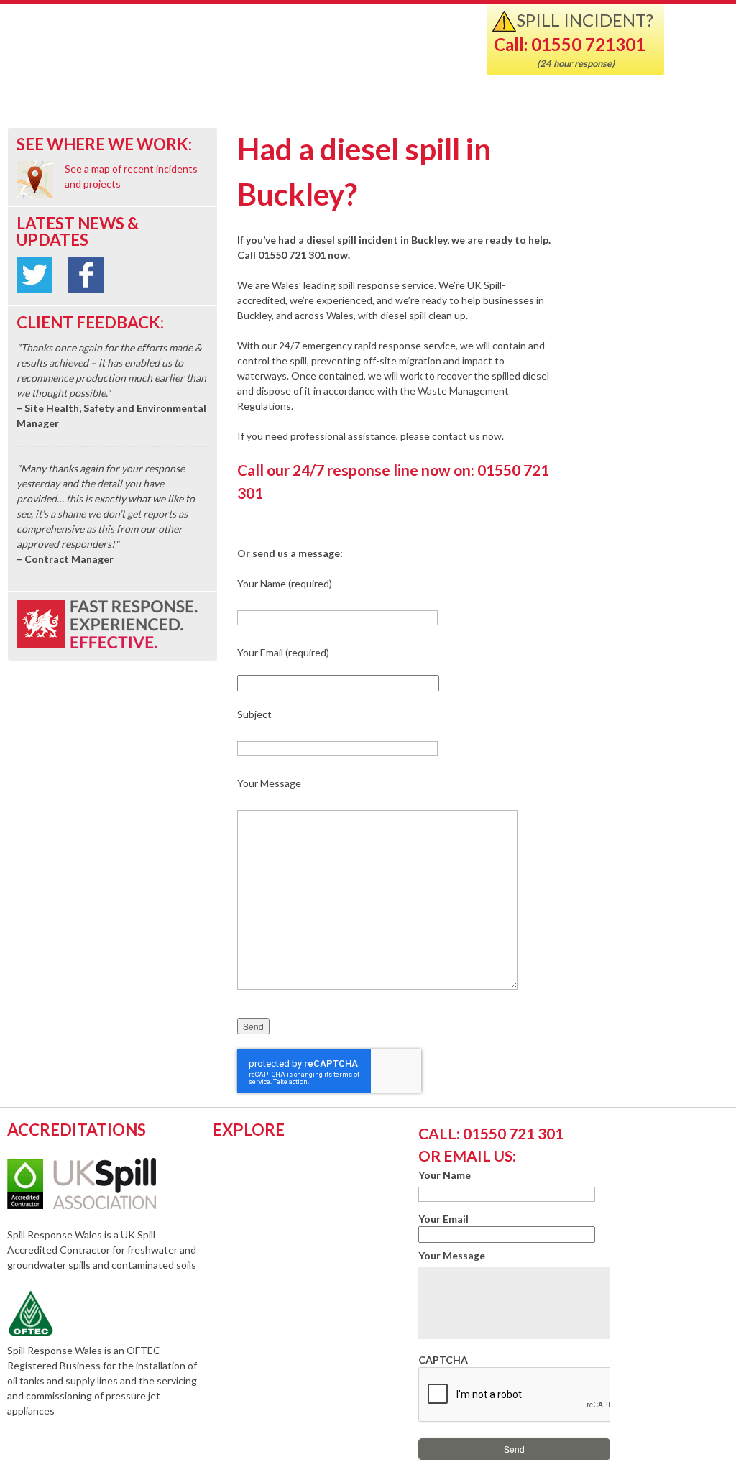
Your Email (443, 1219)
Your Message (451, 1255)
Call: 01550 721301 (569, 44)
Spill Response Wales (188, 53)
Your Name (444, 1175)
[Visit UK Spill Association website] (101, 1205)
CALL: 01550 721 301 (491, 1133)
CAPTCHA (443, 1359)
